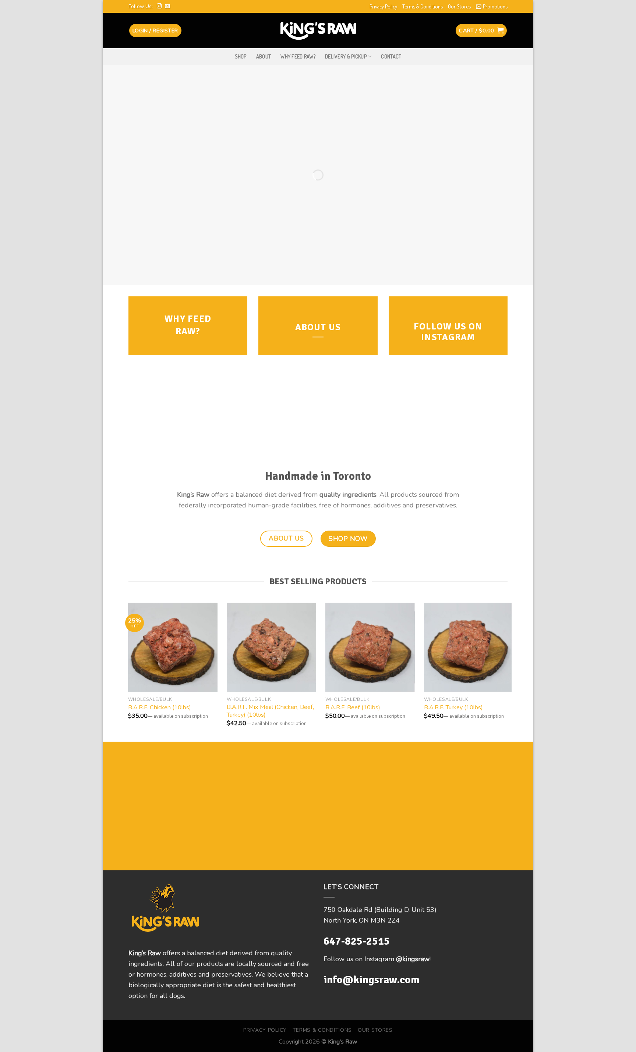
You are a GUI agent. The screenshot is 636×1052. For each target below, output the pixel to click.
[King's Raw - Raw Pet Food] (318, 30)
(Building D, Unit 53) (405, 909)
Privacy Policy (383, 6)
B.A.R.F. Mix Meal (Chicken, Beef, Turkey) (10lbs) (270, 711)
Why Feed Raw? (297, 56)
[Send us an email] (167, 6)
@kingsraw (413, 959)
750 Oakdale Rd (349, 909)
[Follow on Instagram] (159, 6)
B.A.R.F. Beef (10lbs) (352, 708)
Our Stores (459, 6)
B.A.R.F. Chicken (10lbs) (159, 708)
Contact (391, 56)
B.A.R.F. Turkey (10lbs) (453, 708)
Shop (241, 56)
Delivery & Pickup (346, 56)
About (263, 56)
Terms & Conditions (422, 6)
